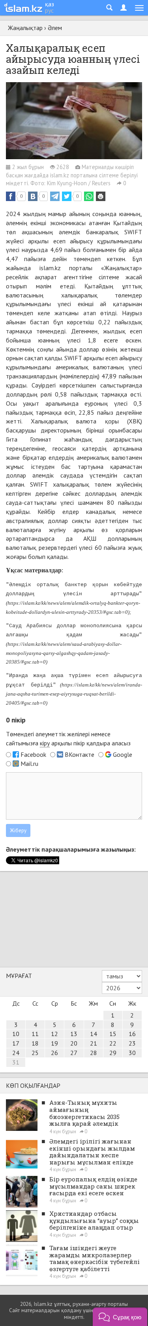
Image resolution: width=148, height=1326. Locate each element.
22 (112, 1043)
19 (54, 1043)
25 (35, 1053)
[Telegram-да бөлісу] (55, 196)
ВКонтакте (79, 754)
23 (132, 1043)
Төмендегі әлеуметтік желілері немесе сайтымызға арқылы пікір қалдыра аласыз (68, 738)
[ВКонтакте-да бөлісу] (32, 196)
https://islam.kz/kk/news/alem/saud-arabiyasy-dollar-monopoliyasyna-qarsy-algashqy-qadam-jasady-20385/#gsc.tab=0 (64, 653)
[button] (120, 1316)
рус (49, 10)
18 (35, 1043)
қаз (49, 4)
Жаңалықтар (25, 28)
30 (132, 1053)
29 (112, 1053)
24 (15, 1053)
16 (132, 1034)
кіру (45, 743)
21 (93, 1043)
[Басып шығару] (100, 196)
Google (122, 754)
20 (73, 1043)
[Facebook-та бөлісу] (10, 196)
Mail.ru (29, 763)
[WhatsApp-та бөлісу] (89, 196)
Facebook (33, 754)
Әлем (55, 28)
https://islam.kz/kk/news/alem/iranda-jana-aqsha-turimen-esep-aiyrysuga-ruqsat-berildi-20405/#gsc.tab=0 (74, 694)
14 (93, 1034)
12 (54, 1034)
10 (15, 1034)
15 (112, 1034)
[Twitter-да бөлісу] (66, 196)
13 (73, 1034)
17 (15, 1043)
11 (35, 1034)
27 (73, 1053)
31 (15, 1062)
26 (54, 1053)
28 (93, 1053)
